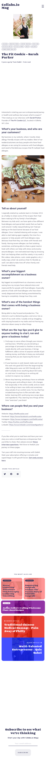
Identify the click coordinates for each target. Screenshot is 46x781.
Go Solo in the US (7, 46)
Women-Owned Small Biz (9, 49)
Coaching (4, 43)
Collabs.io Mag (10, 6)
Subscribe (23, 752)
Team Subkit (17, 62)
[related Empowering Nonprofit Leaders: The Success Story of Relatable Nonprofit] (34, 588)
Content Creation (25, 43)
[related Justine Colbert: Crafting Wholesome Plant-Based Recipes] (23, 607)
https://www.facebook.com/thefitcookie (25, 416)
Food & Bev (36, 43)
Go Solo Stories (19, 46)
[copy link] (17, 474)
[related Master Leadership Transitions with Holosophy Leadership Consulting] (11, 588)
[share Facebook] (11, 474)
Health (27, 46)
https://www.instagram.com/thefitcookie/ (26, 419)
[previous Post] (23, 649)
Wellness (34, 46)
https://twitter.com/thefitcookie (20, 422)
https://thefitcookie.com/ (18, 414)
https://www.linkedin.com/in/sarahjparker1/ (26, 425)
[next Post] (23, 627)
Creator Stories (14, 43)
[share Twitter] (5, 474)
